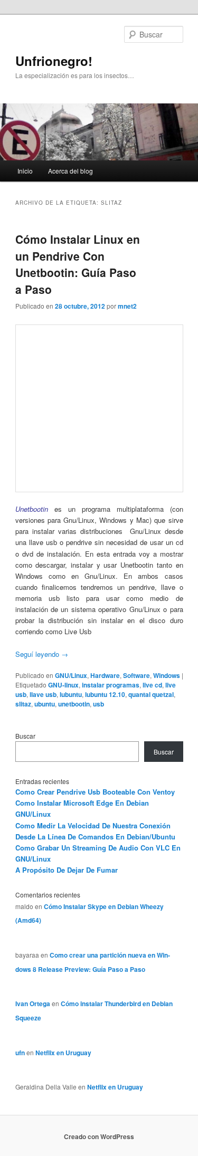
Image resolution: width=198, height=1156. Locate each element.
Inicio (25, 170)
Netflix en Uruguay (63, 1052)
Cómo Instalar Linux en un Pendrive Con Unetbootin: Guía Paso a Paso (77, 264)
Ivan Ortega (32, 1003)
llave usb (43, 694)
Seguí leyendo (41, 654)
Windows (166, 675)
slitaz (23, 704)
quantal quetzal (151, 694)
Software (136, 675)
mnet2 (127, 306)
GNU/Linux (71, 675)
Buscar (25, 735)
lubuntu (71, 694)
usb (98, 704)
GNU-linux (63, 685)
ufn (20, 1052)
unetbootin (74, 704)
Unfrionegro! (53, 61)
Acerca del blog (70, 170)
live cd (152, 685)
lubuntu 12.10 (105, 694)
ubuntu (44, 704)
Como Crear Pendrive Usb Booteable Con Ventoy (95, 792)
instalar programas (110, 685)
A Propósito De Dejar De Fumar (66, 870)
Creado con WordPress (99, 1136)
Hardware (105, 675)
